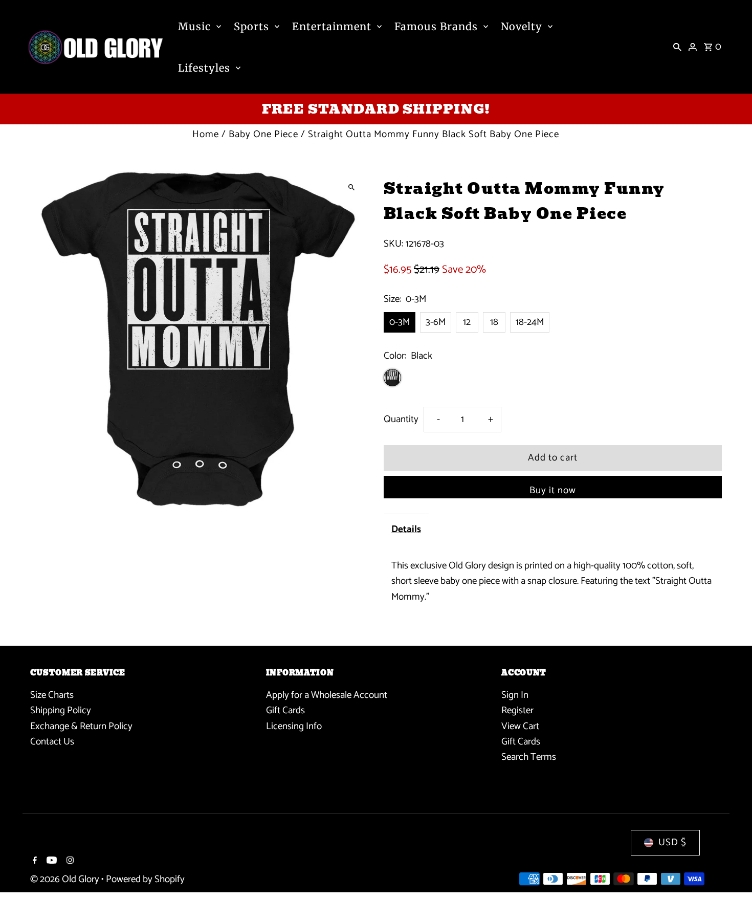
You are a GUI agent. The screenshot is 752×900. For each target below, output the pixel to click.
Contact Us (52, 742)
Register (517, 710)
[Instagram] (69, 861)
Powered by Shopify (145, 879)
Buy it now (552, 490)
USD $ (672, 842)
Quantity (401, 419)
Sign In (514, 695)
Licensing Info (294, 726)
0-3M (399, 322)
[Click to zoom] (351, 187)
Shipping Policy (60, 710)
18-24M (530, 322)
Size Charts (52, 695)
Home (205, 134)
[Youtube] (50, 861)
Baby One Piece (263, 134)
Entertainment (331, 26)
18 (494, 322)
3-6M (436, 322)
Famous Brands (436, 26)
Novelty (521, 26)
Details (406, 529)
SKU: (393, 244)
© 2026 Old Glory (65, 879)
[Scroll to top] (730, 873)
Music (194, 26)
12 (467, 322)
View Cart (520, 726)
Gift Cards (285, 710)
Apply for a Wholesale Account (326, 695)
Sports (251, 26)
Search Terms (528, 757)
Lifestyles (204, 67)
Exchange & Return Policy (81, 726)
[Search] (677, 47)
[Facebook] (33, 861)
